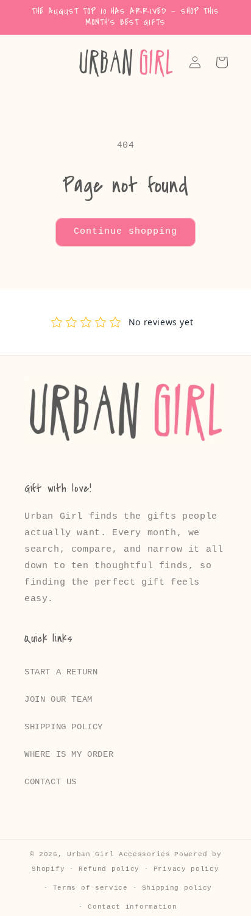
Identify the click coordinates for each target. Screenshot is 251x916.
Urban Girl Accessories (118, 854)
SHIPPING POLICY (63, 727)
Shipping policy (177, 888)
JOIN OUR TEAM (58, 699)
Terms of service (90, 888)
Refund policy (109, 869)
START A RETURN (60, 672)
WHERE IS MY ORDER (68, 754)
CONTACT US (50, 782)
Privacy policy (186, 869)
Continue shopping (125, 231)
